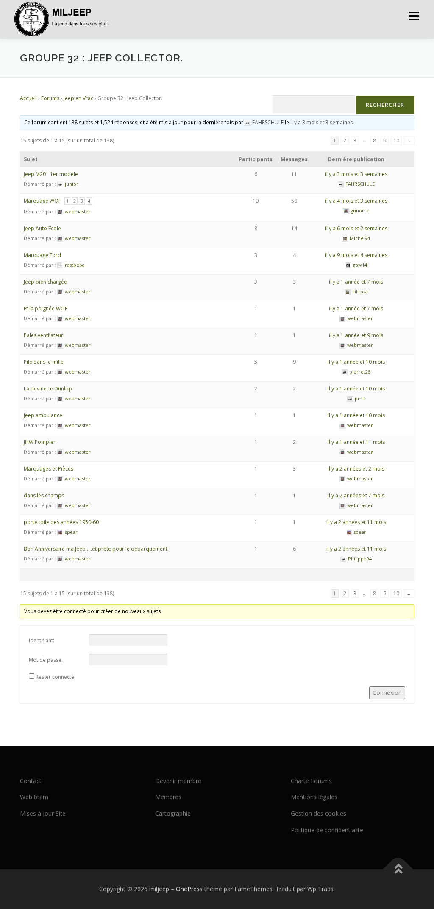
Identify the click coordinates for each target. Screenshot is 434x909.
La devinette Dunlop (48, 388)
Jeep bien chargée (45, 281)
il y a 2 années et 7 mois (356, 495)
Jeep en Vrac (78, 98)
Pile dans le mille (44, 361)
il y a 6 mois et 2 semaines (356, 228)
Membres (168, 797)
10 (396, 140)
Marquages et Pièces (48, 468)
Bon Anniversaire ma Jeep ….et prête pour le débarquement (95, 548)
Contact (31, 781)
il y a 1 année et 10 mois (356, 361)
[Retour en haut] (398, 869)
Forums (50, 98)
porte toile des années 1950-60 (61, 522)
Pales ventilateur (43, 335)
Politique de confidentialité (327, 830)
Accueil (28, 98)
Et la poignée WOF (45, 308)
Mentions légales (314, 797)
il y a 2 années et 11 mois (356, 522)
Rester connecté (55, 676)
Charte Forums (311, 781)
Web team (34, 797)
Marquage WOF (42, 200)
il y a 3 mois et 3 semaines (321, 122)
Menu (413, 16)
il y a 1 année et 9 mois (356, 335)
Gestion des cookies (318, 813)
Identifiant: (41, 640)
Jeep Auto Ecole (42, 228)
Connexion (387, 693)
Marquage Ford (42, 255)
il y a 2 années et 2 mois (356, 468)
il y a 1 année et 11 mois (356, 442)
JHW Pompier (40, 442)
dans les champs (44, 495)
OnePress (189, 889)
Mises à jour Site (43, 813)
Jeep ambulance (43, 415)
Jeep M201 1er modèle (51, 174)
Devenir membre (178, 781)
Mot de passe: (46, 660)
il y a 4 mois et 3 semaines (356, 200)
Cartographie (173, 813)
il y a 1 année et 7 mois (356, 281)
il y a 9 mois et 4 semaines (356, 255)
